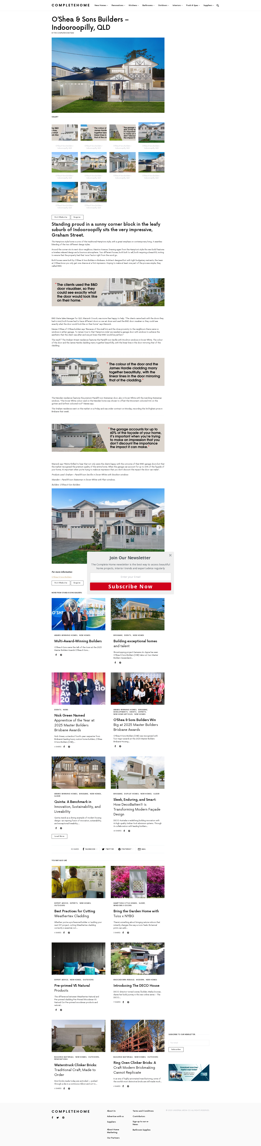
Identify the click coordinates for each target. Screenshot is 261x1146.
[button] (130, 558)
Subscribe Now (130, 586)
